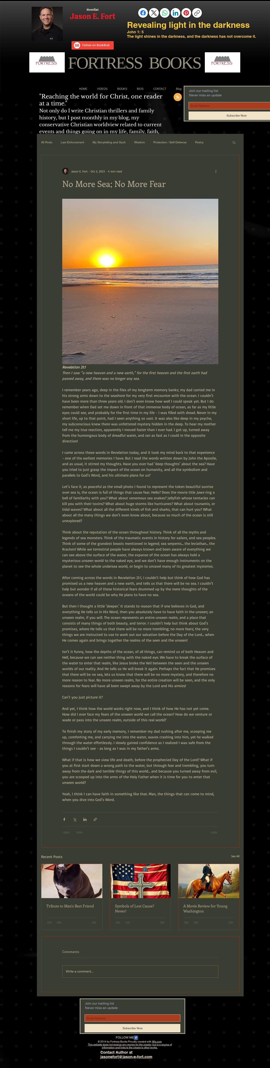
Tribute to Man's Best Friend (70, 905)
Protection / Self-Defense (170, 142)
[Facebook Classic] (136, 1038)
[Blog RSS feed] (178, 97)
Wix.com (157, 1041)
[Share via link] (95, 819)
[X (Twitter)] (154, 13)
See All (235, 856)
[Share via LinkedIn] (85, 819)
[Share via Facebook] (64, 819)
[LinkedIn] (175, 13)
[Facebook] (143, 13)
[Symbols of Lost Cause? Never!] (140, 881)
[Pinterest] (186, 13)
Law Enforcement (72, 142)
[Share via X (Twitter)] (75, 819)
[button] (234, 142)
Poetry (199, 142)
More (215, 142)
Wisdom (139, 142)
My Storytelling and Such (109, 142)
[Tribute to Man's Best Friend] (71, 881)
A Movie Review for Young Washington (205, 908)
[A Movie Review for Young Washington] (208, 881)
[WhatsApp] (165, 13)
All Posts (46, 142)
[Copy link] (197, 13)
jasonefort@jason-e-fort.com (126, 1057)
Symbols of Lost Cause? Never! (134, 908)
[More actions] (215, 171)
